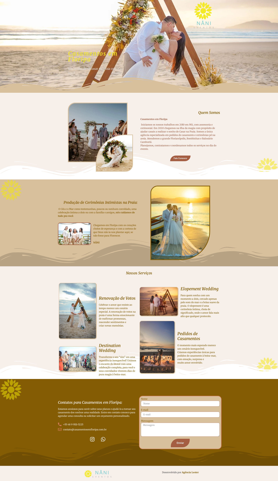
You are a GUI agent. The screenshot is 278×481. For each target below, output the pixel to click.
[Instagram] (92, 439)
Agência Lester (190, 472)
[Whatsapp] (103, 439)
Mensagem (147, 421)
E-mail (144, 410)
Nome (144, 399)
